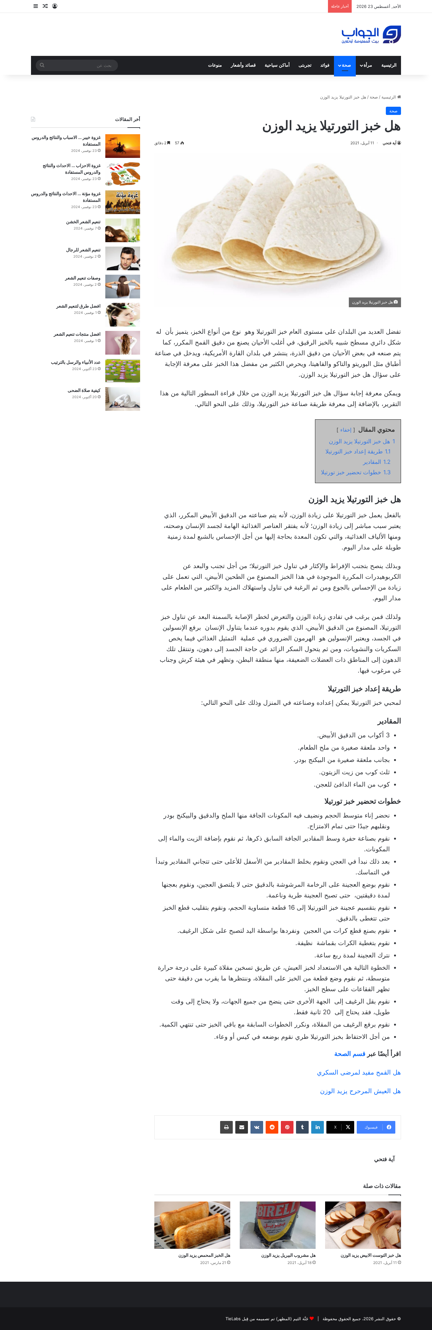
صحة (346, 65)
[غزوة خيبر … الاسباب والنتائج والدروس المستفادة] (122, 146)
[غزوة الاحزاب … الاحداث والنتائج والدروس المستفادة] (122, 174)
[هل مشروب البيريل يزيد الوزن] (278, 1225)
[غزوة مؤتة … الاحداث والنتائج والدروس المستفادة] (122, 202)
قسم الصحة (350, 1053)
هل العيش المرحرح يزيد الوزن (360, 1091)
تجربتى (305, 65)
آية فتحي (389, 143)
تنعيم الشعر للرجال (83, 249)
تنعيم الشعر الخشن (83, 221)
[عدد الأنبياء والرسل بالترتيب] (122, 371)
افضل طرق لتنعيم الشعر (78, 306)
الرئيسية (389, 65)
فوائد (325, 65)
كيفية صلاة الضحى (84, 390)
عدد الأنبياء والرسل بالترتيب (76, 362)
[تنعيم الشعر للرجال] (122, 258)
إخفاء (345, 430)
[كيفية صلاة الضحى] (122, 399)
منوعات (215, 65)
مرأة (368, 65)
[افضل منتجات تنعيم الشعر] (122, 343)
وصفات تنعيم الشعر (83, 277)
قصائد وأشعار (243, 65)
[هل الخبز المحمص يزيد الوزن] (192, 1225)
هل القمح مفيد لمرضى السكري (359, 1072)
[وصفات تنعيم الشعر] (122, 286)
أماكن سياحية (277, 65)
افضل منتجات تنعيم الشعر (77, 334)
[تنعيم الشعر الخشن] (122, 230)
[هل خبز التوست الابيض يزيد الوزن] (363, 1225)
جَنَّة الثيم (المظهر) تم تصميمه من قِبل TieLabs (266, 1318)
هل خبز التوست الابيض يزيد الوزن (371, 1255)
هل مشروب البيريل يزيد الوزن (288, 1255)
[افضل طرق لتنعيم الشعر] (122, 315)
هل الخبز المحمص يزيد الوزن (204, 1255)
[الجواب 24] (371, 34)
